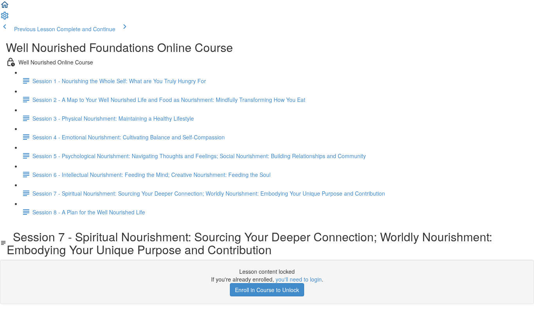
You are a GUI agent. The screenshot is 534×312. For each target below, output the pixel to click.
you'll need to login (299, 279)
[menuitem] (4, 18)
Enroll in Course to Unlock (267, 290)
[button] (4, 7)
